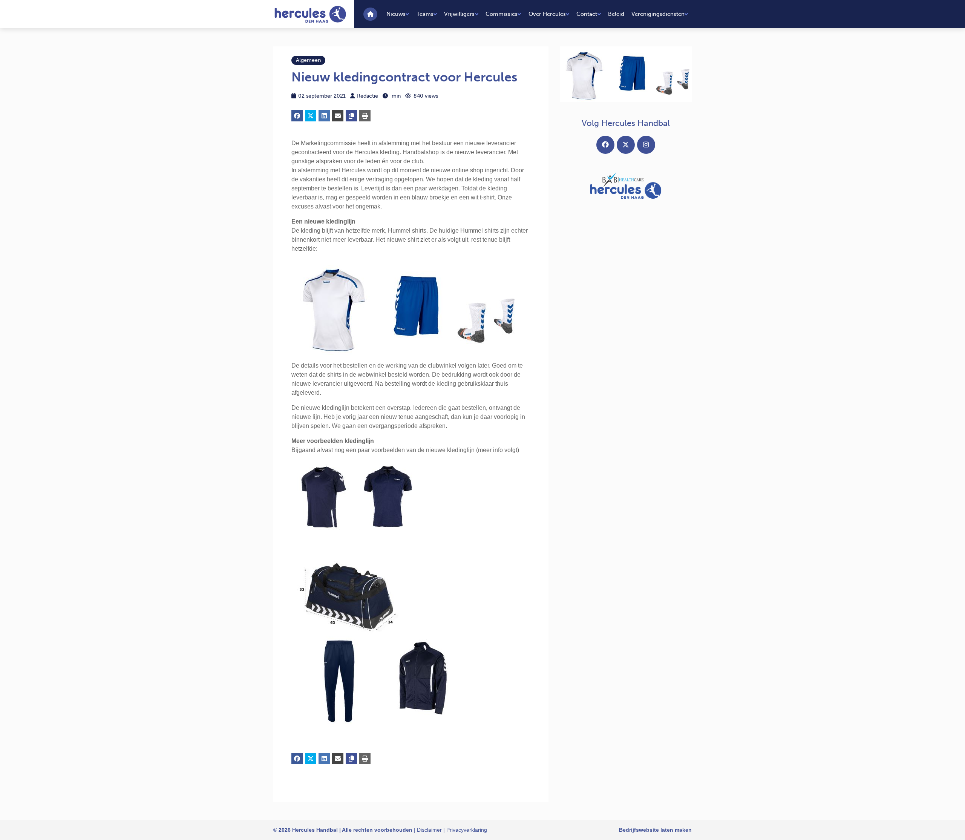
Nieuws (396, 14)
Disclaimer (429, 830)
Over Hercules (547, 14)
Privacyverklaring (466, 830)
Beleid (616, 14)
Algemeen (308, 60)
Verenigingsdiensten (658, 14)
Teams (425, 14)
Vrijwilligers (459, 14)
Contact (586, 14)
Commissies (502, 14)
